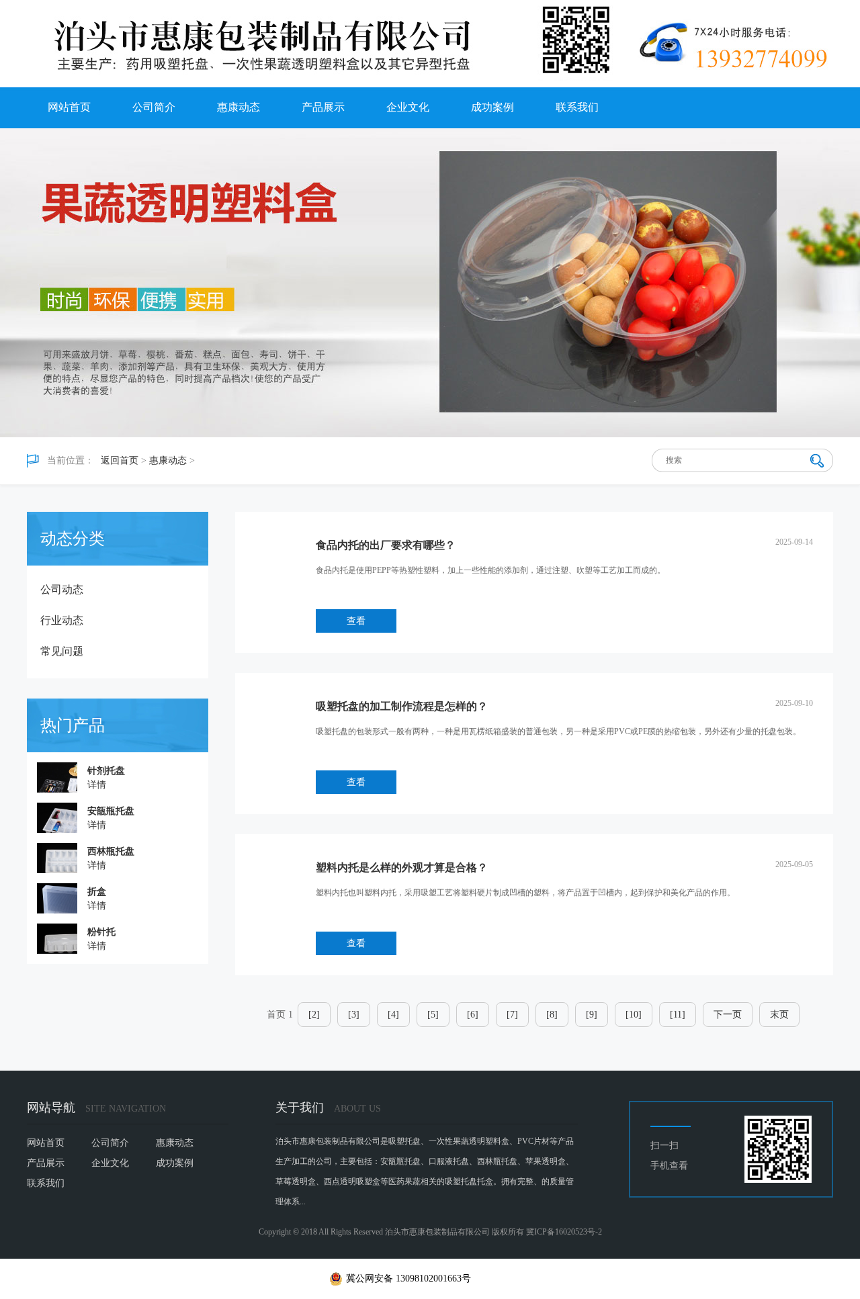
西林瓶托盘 (110, 851)
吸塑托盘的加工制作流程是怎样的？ (402, 706)
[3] (353, 1015)
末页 (779, 1015)
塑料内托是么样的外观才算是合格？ (402, 867)
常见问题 (61, 651)
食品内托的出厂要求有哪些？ (386, 545)
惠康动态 (238, 107)
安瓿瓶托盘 (110, 811)
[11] (677, 1015)
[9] (591, 1015)
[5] (433, 1015)
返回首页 (119, 460)
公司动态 (61, 589)
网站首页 (69, 107)
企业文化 (407, 107)
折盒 (96, 892)
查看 (356, 621)
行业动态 (61, 620)
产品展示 (323, 107)
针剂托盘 (106, 771)
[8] (552, 1015)
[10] (634, 1015)
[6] (472, 1015)
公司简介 (153, 107)
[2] (314, 1015)
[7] (512, 1015)
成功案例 (492, 107)
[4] (393, 1015)
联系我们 (577, 107)
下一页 (728, 1015)
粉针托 (101, 932)
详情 (96, 785)
